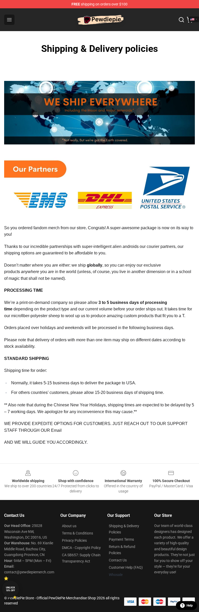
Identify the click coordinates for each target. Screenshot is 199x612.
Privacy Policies (74, 540)
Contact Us (118, 560)
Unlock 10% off (10, 589)
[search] (181, 20)
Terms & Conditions (77, 533)
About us (69, 526)
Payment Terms (121, 539)
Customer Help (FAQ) (126, 567)
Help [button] (190, 605)
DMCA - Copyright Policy (81, 548)
